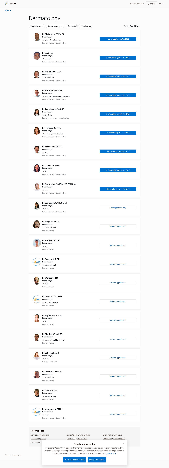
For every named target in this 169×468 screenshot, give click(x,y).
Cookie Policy (110, 453)
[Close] (123, 443)
